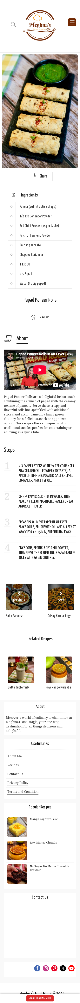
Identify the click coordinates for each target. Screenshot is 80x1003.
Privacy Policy (17, 783)
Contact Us (15, 774)
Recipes (13, 765)
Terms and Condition (22, 792)
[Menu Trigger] (72, 22)
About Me (14, 756)
